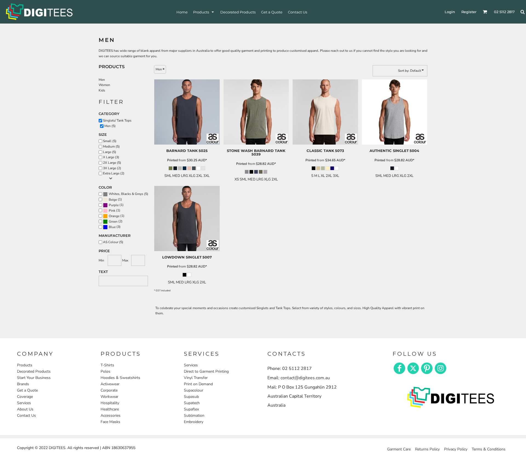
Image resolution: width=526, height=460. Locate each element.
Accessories (111, 415)
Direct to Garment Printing (206, 371)
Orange (114, 216)
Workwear (109, 396)
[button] (204, 11)
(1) (115, 199)
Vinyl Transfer (196, 377)
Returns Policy (427, 449)
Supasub (191, 396)
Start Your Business (34, 377)
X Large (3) (111, 157)
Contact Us (26, 415)
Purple (114, 205)
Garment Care (399, 449)
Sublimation (194, 415)
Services (24, 403)
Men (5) (110, 126)
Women (104, 85)
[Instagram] (440, 368)
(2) (115, 221)
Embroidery (193, 421)
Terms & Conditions (488, 449)
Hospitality (110, 403)
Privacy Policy (455, 449)
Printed (172, 160)
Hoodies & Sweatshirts (120, 377)
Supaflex (191, 409)
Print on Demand (198, 384)
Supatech (192, 403)
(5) (128, 194)
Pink (112, 210)
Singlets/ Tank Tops (117, 120)
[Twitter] (413, 368)
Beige (113, 199)
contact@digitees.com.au (305, 378)
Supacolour (193, 390)
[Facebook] (399, 368)
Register (468, 12)
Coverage (25, 396)
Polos (105, 371)
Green (113, 221)
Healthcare (110, 409)
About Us (25, 409)
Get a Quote (27, 390)
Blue (112, 227)
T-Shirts (107, 365)
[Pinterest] (427, 368)
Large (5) (109, 152)
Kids (102, 90)
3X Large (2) (112, 168)
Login (450, 12)
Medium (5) (111, 146)
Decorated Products (34, 371)
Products (24, 365)
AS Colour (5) (113, 242)
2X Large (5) (112, 162)
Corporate (109, 390)
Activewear (110, 384)
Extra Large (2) (113, 173)
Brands (23, 384)
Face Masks (110, 421)
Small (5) (109, 141)
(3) (115, 227)
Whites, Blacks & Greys (126, 194)
